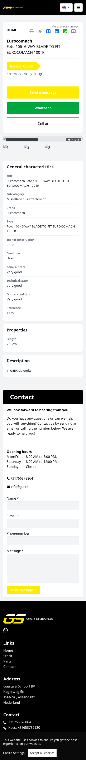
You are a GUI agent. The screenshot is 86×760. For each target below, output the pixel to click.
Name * (13, 498)
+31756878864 (21, 478)
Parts (7, 661)
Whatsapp (43, 108)
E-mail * (13, 516)
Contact (9, 666)
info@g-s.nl (19, 486)
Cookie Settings (14, 753)
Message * (15, 551)
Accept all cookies (42, 753)
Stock (7, 656)
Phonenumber (18, 533)
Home (8, 650)
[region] (43, 746)
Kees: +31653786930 (24, 727)
